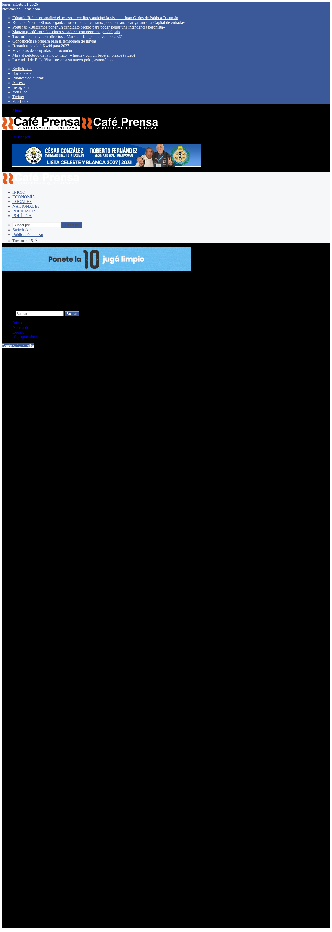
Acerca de (20, 327)
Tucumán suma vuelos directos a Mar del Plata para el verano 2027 (67, 36)
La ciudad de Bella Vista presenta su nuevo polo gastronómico (63, 60)
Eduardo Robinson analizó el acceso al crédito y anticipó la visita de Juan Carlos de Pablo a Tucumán (95, 18)
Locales (22, 201)
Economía (23, 197)
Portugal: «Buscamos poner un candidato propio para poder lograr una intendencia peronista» (88, 27)
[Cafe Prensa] (80, 128)
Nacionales (26, 206)
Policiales (24, 211)
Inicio (18, 192)
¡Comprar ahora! (26, 337)
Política (22, 215)
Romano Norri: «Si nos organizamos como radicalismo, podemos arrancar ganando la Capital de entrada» (98, 22)
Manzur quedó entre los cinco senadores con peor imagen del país (66, 32)
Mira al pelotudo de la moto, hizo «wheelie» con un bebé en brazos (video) (73, 55)
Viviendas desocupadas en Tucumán (42, 50)
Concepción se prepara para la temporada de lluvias (54, 41)
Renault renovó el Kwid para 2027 (40, 46)
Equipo (18, 332)
